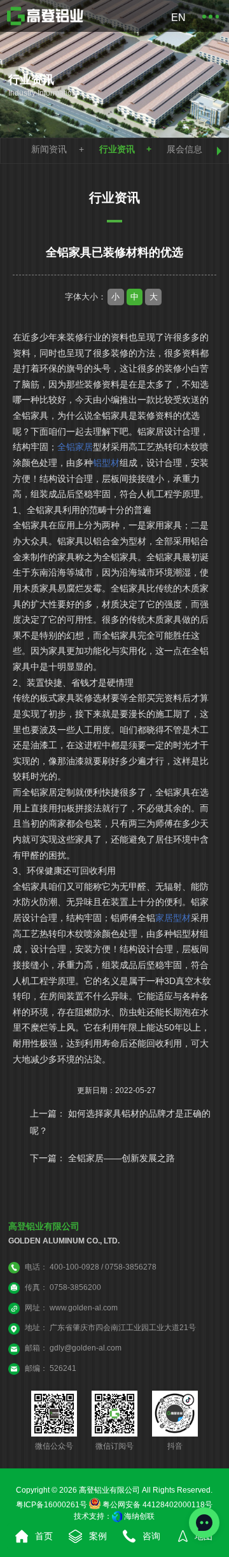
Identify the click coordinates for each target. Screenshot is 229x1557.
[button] (219, 151)
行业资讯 (117, 149)
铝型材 (106, 463)
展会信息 (184, 149)
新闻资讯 (49, 149)
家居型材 (173, 918)
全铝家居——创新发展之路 (121, 1158)
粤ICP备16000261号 (51, 1504)
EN (177, 17)
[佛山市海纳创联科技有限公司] (117, 1516)
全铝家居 (75, 447)
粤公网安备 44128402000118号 (156, 1504)
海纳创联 (139, 1516)
